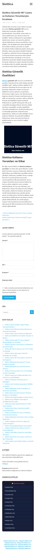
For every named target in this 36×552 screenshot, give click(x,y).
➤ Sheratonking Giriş (10, 491)
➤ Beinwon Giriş (9, 524)
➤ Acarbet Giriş (9, 494)
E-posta (5, 272)
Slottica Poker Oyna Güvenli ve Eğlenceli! (18, 333)
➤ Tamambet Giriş (9, 505)
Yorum (5, 240)
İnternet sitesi (7, 280)
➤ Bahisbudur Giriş (10, 513)
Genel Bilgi (21, 22)
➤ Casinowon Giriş (10, 528)
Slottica (7, 4)
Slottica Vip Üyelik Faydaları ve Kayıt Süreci (19, 397)
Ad (3, 265)
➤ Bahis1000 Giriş (9, 517)
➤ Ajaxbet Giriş (9, 487)
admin (14, 22)
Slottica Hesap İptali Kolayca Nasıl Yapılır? (18, 426)
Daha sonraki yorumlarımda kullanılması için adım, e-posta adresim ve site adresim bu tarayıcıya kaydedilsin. (17, 290)
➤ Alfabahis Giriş (9, 509)
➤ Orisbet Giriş (9, 498)
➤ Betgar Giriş (8, 520)
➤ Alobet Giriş (8, 502)
